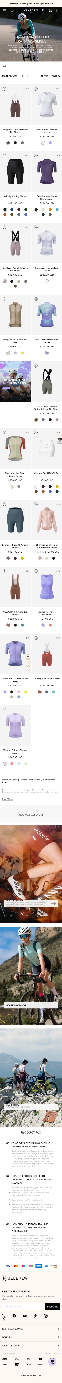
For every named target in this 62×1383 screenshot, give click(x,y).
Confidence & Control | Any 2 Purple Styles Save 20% (31, 3)
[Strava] (4, 1319)
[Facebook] (14, 1316)
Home (15, 37)
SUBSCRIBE (52, 1306)
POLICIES (7, 1337)
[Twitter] (4, 1316)
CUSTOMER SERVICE (12, 1328)
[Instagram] (46, 1316)
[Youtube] (25, 1316)
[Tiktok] (35, 1316)
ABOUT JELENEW (11, 1345)
